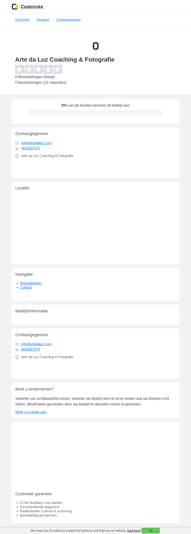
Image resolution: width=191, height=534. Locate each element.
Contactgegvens (69, 19)
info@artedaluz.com (36, 143)
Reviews (43, 19)
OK (151, 531)
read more (134, 531)
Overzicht (22, 19)
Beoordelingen (31, 283)
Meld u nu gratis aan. (31, 412)
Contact (26, 287)
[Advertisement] (95, 455)
